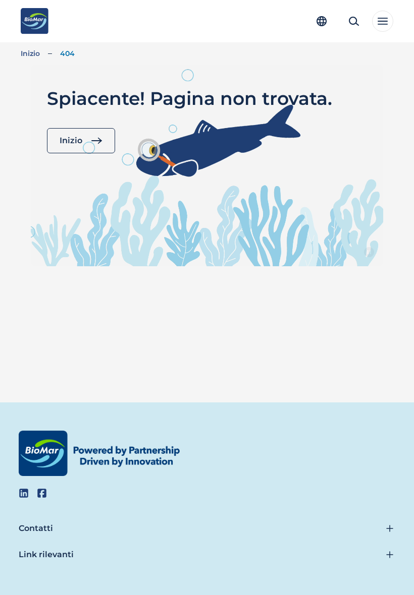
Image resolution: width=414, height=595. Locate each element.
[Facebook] (42, 493)
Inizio (30, 53)
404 (67, 53)
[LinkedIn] (24, 493)
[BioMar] (34, 21)
